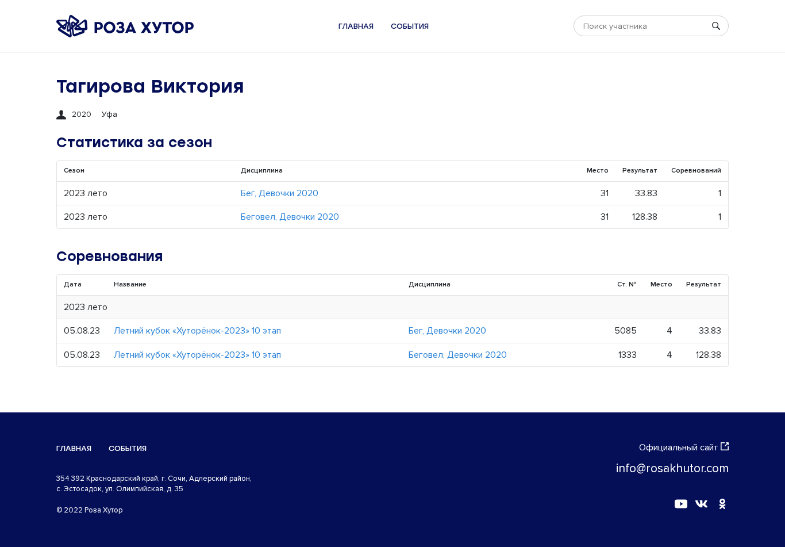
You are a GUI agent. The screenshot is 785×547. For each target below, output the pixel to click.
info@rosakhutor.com (672, 468)
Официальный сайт (678, 447)
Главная (356, 26)
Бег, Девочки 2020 (279, 193)
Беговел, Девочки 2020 (290, 217)
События (410, 26)
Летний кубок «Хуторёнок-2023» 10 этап (197, 330)
